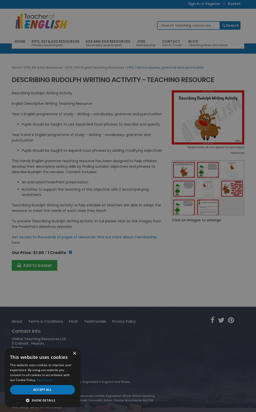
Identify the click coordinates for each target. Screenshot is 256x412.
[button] (42, 400)
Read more (45, 380)
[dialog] (128, 206)
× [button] (74, 353)
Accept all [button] (42, 390)
